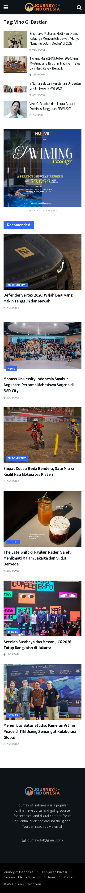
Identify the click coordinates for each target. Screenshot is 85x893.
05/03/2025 (39, 49)
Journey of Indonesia (19, 872)
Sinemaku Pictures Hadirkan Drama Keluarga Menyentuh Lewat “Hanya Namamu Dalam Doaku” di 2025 (55, 38)
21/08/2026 (13, 570)
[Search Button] (79, 7)
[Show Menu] (6, 7)
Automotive (17, 285)
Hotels (13, 542)
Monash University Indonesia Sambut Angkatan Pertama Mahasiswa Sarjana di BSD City (39, 384)
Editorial (49, 877)
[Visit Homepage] (42, 7)
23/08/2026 (13, 308)
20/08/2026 (13, 744)
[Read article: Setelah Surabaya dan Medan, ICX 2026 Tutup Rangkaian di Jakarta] (42, 608)
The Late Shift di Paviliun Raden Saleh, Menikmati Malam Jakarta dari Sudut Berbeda (37, 558)
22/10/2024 (39, 74)
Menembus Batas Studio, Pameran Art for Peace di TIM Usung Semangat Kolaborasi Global (40, 731)
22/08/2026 (13, 397)
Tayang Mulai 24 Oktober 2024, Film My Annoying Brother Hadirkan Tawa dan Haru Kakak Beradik (55, 63)
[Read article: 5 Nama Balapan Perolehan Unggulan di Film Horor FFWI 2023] (15, 89)
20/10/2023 (39, 115)
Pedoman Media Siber (19, 877)
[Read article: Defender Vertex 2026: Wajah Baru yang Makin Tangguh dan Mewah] (42, 262)
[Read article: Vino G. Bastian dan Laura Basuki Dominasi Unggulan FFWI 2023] (15, 109)
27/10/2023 (39, 94)
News (11, 368)
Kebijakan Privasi (54, 872)
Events (13, 631)
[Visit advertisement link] (42, 168)
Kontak (69, 877)
